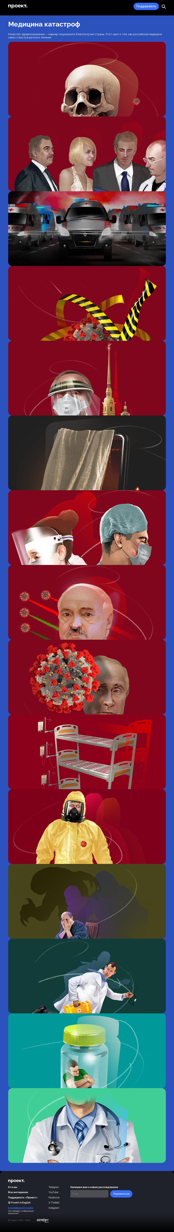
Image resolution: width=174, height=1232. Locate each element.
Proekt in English (20, 1202)
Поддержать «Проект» (23, 1197)
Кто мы (12, 1187)
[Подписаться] (121, 1194)
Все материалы (18, 1192)
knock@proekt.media (20, 1208)
